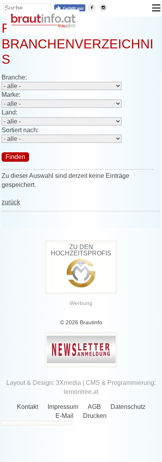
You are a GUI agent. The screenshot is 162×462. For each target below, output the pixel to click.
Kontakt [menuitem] (27, 406)
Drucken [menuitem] (95, 415)
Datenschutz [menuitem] (127, 406)
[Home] (43, 25)
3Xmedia (68, 382)
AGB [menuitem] (94, 406)
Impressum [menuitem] (63, 406)
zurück (11, 202)
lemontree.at (81, 391)
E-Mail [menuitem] (64, 415)
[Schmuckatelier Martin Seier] (81, 286)
